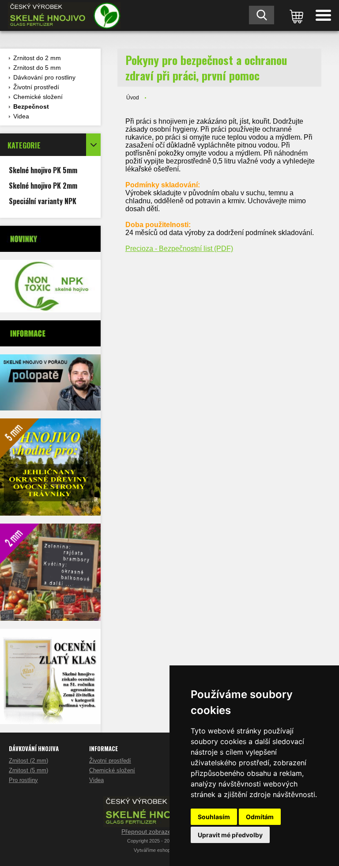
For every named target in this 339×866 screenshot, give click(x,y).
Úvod (132, 98)
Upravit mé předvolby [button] (230, 835)
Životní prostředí (36, 87)
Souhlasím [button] (214, 816)
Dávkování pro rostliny (44, 77)
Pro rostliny (23, 780)
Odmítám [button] (260, 816)
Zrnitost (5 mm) (28, 770)
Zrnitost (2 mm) (28, 760)
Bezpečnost (31, 106)
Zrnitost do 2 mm (37, 57)
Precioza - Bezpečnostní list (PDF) (179, 248)
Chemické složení (38, 96)
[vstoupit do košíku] (295, 15)
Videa (21, 116)
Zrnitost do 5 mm (37, 67)
